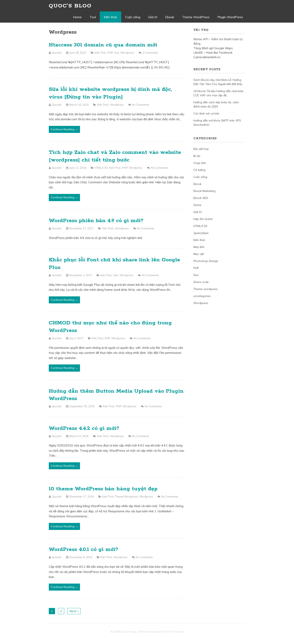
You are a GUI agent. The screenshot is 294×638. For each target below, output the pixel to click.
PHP (110, 52)
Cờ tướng (199, 170)
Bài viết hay (201, 149)
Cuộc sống (132, 17)
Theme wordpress (126, 496)
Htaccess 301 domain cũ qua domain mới (103, 44)
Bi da (196, 156)
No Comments (140, 104)
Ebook (169, 17)
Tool (93, 17)
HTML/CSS (101, 167)
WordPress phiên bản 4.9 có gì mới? (96, 220)
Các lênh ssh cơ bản (206, 113)
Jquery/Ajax (200, 233)
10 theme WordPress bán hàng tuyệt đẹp (103, 488)
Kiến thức (110, 17)
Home (77, 17)
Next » (73, 611)
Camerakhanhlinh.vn (206, 57)
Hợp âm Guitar (203, 219)
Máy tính (198, 247)
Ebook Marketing (204, 191)
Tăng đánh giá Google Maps (213, 48)
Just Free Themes (172, 631)
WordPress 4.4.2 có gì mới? (84, 428)
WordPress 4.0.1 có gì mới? (83, 549)
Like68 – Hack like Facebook (212, 52)
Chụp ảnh (199, 163)
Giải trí (152, 17)
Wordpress (127, 52)
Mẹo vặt (198, 254)
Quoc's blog (70, 5)
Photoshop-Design (205, 261)
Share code (201, 282)
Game (197, 205)
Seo (116, 52)
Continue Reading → (64, 129)
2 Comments (150, 52)
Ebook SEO (200, 198)
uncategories (202, 296)
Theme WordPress (195, 17)
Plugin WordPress (230, 17)
